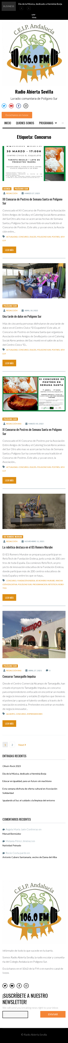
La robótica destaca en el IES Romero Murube (27, 547)
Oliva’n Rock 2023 (11, 766)
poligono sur (44, 236)
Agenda (6, 188)
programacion (40, 584)
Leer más (9, 250)
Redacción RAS (13, 423)
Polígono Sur (21, 188)
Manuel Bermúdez (11, 833)
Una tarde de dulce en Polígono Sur (21, 316)
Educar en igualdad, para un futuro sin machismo (27, 781)
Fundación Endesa (26, 580)
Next (21, 744)
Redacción (11, 193)
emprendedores (34, 714)
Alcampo (10, 714)
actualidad (11, 236)
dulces (33, 236)
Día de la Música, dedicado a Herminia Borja (24, 773)
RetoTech (52, 584)
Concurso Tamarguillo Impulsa (19, 676)
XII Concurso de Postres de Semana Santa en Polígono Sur (32, 201)
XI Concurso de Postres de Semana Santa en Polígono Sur (32, 431)
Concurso (23, 236)
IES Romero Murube (12, 536)
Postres (56, 236)
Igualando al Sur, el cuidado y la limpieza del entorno (28, 800)
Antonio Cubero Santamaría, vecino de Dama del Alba (29, 857)
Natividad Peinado (11, 845)
